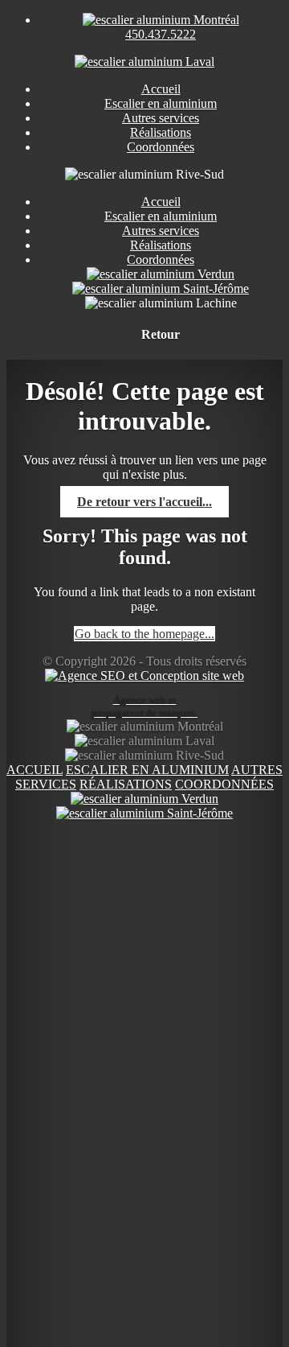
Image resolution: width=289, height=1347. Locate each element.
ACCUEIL (34, 769)
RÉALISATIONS (125, 784)
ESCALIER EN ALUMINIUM (147, 769)
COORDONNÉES (224, 784)
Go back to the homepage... (144, 634)
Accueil (161, 201)
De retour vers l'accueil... (144, 502)
